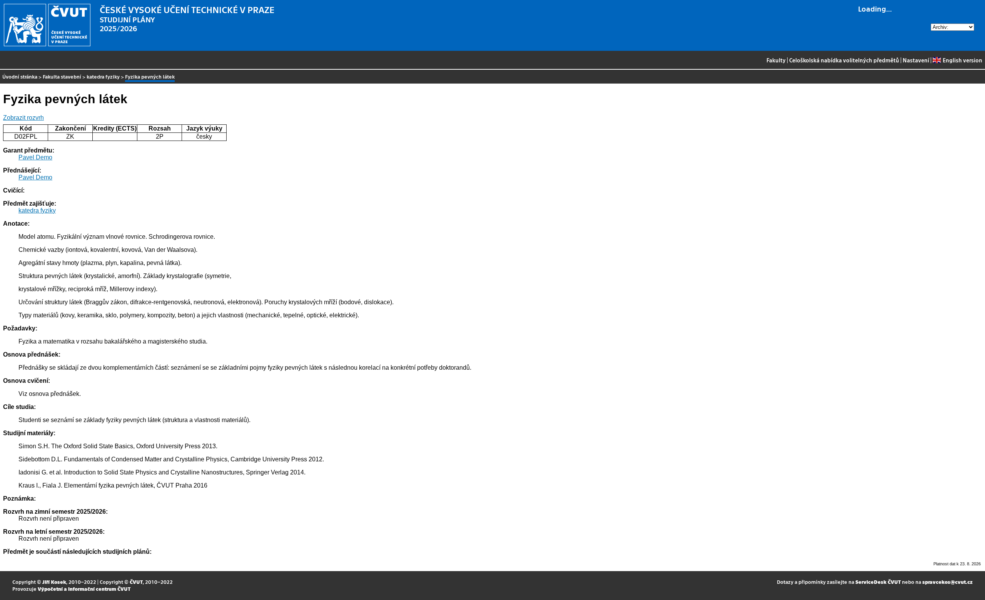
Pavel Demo (35, 157)
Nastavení (916, 60)
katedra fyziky (103, 76)
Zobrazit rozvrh (23, 117)
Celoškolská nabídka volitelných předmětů (844, 60)
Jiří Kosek (54, 582)
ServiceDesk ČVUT (878, 582)
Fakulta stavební (62, 76)
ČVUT (136, 582)
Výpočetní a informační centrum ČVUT (84, 589)
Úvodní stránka (19, 76)
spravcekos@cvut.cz (947, 582)
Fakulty (776, 60)
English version (962, 60)
